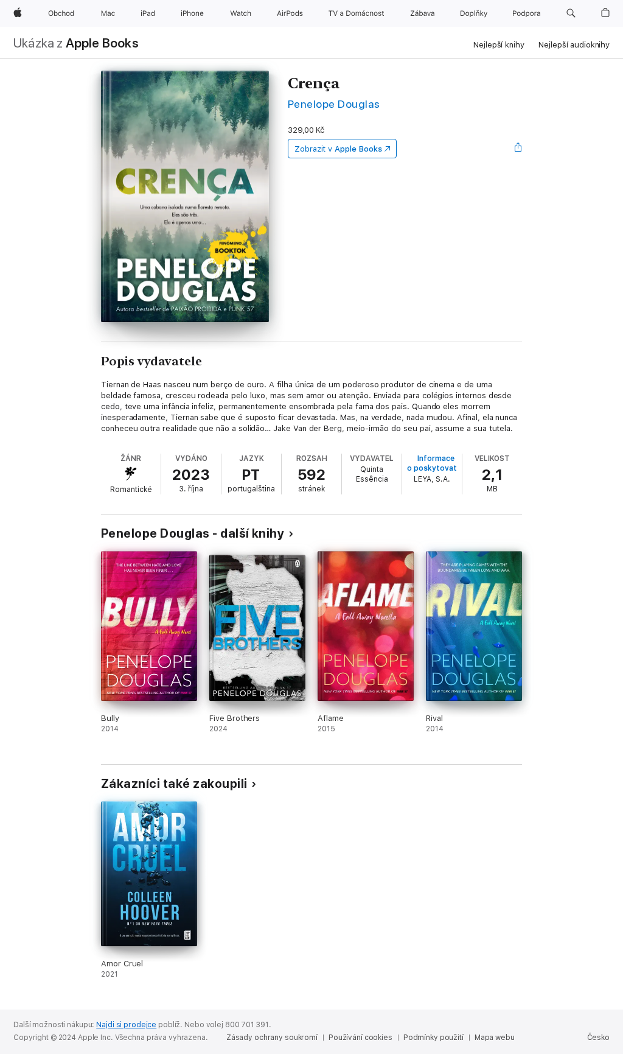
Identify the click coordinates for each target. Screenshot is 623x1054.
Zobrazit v (338, 148)
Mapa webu (495, 1037)
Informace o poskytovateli (436, 463)
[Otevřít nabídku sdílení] (518, 148)
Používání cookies (360, 1037)
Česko (598, 1037)
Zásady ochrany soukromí (272, 1037)
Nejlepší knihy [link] (498, 44)
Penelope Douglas (334, 103)
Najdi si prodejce (126, 1025)
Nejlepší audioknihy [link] (574, 44)
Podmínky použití (433, 1037)
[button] (571, 13)
